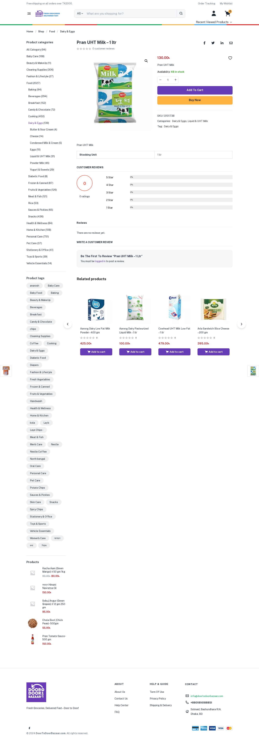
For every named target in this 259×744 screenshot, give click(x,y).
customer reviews (103, 48)
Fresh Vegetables (40, 379)
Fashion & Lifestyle (37, 76)
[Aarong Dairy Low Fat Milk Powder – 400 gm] (96, 307)
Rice (30, 203)
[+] (175, 79)
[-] (160, 79)
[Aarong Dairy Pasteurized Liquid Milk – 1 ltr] (135, 307)
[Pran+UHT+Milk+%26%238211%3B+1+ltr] (213, 43)
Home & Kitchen (35, 229)
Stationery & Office (37, 250)
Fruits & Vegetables (39, 189)
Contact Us (121, 698)
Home (29, 31)
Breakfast (34, 103)
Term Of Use (157, 691)
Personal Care (34, 236)
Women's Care (38, 538)
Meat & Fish (35, 196)
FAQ (117, 712)
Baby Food (36, 292)
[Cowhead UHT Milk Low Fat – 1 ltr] (174, 307)
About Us (120, 691)
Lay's (46, 422)
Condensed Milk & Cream (44, 143)
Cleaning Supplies (36, 69)
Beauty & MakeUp (36, 63)
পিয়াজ (44, 545)
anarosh (34, 285)
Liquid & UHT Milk (198, 121)
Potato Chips (37, 487)
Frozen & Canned (38, 183)
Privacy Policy (158, 698)
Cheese (34, 136)
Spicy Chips (36, 509)
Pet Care (31, 243)
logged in (100, 261)
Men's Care (36, 444)
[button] (49, 3)
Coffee (34, 343)
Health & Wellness (36, 223)
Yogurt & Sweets (39, 169)
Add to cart (195, 90)
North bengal (37, 458)
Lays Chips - (36, 430)
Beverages (34, 96)
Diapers (34, 365)
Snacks (32, 216)
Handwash (36, 401)
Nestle (55, 444)
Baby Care (32, 56)
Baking (32, 89)
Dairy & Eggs (67, 31)
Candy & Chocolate (39, 109)
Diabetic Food (36, 176)
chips (33, 329)
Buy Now (195, 100)
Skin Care (35, 502)
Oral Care (35, 466)
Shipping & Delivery (161, 705)
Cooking (33, 116)
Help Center (121, 705)
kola (32, 422)
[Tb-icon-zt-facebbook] (29, 728)
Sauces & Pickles (38, 209)
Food (52, 31)
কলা (31, 545)
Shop (41, 31)
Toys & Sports (34, 256)
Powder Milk (37, 163)
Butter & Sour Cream (41, 129)
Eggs (33, 149)
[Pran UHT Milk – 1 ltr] (204, 43)
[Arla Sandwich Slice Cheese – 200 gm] (214, 307)
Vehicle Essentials (36, 263)
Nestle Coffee (38, 451)
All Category (33, 49)
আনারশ (57, 538)
